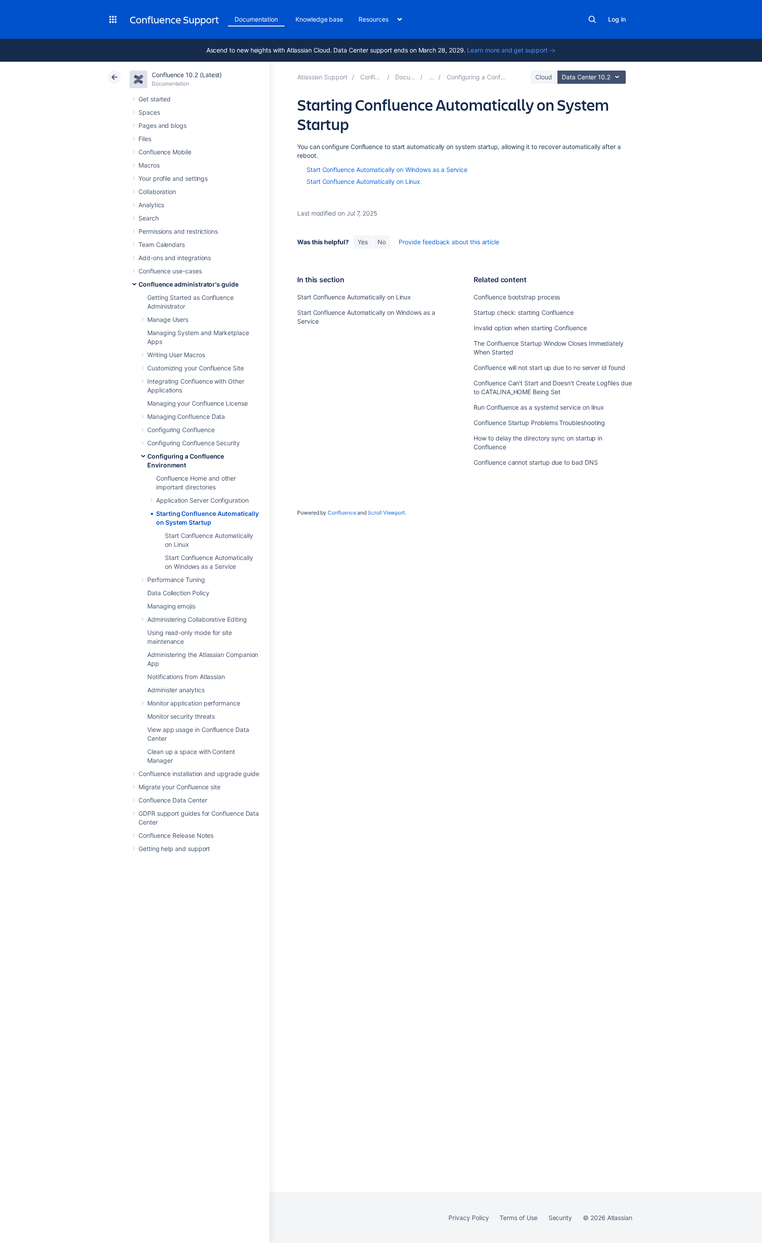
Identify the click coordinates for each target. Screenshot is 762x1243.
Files (144, 138)
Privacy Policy (468, 1217)
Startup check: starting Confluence (524, 312)
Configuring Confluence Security (193, 443)
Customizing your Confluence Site (195, 368)
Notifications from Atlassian (186, 676)
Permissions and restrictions (178, 231)
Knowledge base (319, 19)
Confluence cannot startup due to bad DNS (536, 462)
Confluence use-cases (170, 271)
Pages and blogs (162, 125)
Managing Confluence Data (186, 416)
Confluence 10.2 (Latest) (187, 74)
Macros (149, 165)
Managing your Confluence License (197, 403)
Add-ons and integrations (174, 257)
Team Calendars (161, 244)
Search (592, 19)
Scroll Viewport (386, 512)
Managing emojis (171, 606)
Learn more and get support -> (511, 50)
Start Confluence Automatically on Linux (363, 181)
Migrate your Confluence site (179, 787)
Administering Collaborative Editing (197, 619)
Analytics (151, 205)
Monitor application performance (193, 703)
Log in (617, 19)
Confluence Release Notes (175, 835)
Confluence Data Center (172, 800)
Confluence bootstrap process (517, 297)
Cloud (543, 77)
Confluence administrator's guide (188, 284)
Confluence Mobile (164, 152)
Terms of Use (518, 1217)
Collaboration (157, 191)
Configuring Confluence (180, 429)
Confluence (342, 512)
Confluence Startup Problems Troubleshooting (539, 422)
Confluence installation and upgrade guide (198, 773)
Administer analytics (176, 690)
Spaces (149, 112)
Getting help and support (174, 848)
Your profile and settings (173, 178)
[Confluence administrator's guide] (431, 77)
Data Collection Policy (178, 593)
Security (560, 1217)
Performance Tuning (176, 579)
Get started (154, 99)
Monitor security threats (181, 716)
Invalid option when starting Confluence (530, 328)
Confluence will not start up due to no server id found (549, 367)
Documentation (256, 19)
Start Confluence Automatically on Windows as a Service (386, 169)
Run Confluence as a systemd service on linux (539, 407)
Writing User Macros (176, 354)
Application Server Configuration (202, 500)
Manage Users (167, 319)
